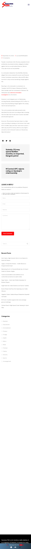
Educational (6, 324)
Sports (5, 358)
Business (5, 321)
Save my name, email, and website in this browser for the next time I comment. (16, 194)
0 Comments (6, 58)
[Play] (11, 547)
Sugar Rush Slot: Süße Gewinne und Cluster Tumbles (15, 285)
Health (4, 338)
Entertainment (17, 36)
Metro (4, 341)
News (4, 344)
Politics (5, 351)
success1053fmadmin (22, 55)
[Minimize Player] (20, 547)
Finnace (5, 331)
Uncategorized (7, 361)
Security (5, 354)
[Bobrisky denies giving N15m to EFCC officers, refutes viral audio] (10, 141)
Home (10, 36)
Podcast (5, 348)
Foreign (5, 334)
